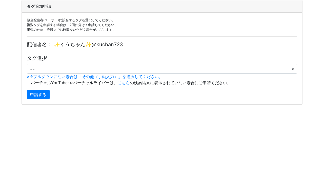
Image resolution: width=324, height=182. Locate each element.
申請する (38, 94)
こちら (124, 82)
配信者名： (39, 44)
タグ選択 (37, 58)
